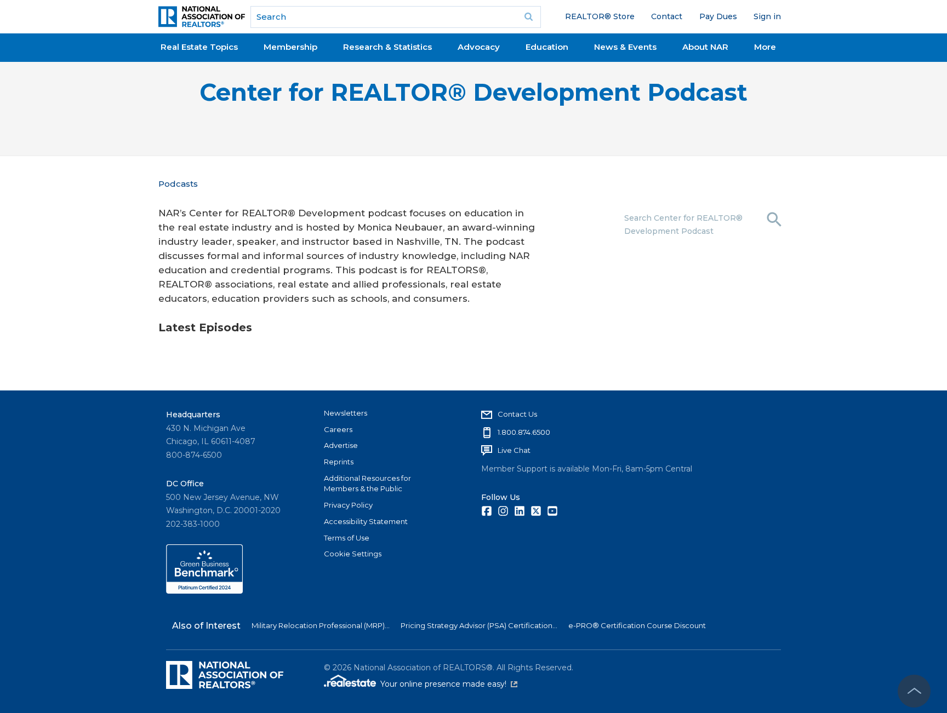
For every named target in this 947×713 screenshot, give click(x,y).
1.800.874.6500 (524, 432)
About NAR (705, 47)
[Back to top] (914, 691)
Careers (338, 429)
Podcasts (178, 184)
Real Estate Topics (199, 47)
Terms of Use (346, 537)
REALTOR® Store (600, 16)
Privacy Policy (348, 505)
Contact (666, 16)
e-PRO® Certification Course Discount (637, 625)
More (765, 47)
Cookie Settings (352, 553)
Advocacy (479, 47)
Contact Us (517, 414)
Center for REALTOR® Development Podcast (473, 92)
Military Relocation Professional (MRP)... (321, 625)
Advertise (341, 445)
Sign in (767, 16)
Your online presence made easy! (448, 684)
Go (529, 17)
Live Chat (514, 450)
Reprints (338, 461)
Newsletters (345, 413)
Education (547, 47)
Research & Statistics (387, 47)
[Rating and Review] (204, 591)
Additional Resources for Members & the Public (367, 483)
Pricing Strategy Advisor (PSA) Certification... (479, 625)
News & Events (625, 47)
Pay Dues (718, 16)
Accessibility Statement (366, 521)
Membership (290, 47)
